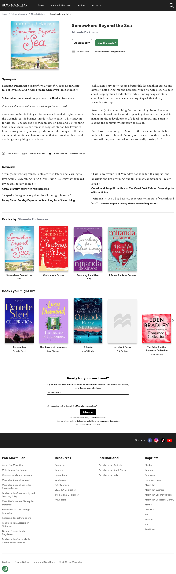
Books (41, 5)
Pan (146, 514)
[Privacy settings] (5, 569)
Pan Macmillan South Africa (112, 470)
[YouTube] (169, 440)
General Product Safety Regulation (13, 533)
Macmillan (150, 484)
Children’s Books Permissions (16, 517)
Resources (63, 458)
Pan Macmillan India (108, 475)
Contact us (60, 465)
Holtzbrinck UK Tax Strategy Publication (16, 511)
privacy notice (69, 421)
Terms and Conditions (44, 562)
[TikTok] (163, 440)
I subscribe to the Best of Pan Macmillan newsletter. (73, 406)
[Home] (15, 5)
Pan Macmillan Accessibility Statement (15, 524)
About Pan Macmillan (12, 465)
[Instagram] (156, 440)
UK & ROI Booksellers (65, 489)
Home (4, 14)
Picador (149, 519)
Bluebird (149, 465)
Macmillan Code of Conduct (16, 480)
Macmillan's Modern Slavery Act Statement (18, 503)
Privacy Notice (22, 562)
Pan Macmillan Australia (110, 465)
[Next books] (173, 321)
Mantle (148, 504)
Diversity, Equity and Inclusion (17, 475)
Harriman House (153, 480)
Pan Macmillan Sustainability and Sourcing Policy (18, 495)
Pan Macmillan (13, 458)
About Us (96, 5)
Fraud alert (60, 499)
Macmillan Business (154, 489)
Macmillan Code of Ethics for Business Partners (16, 486)
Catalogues (60, 480)
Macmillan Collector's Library (159, 499)
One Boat (149, 509)
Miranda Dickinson (38, 14)
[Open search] (172, 5)
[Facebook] (150, 440)
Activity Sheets (62, 484)
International (108, 458)
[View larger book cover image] (35, 45)
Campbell (150, 470)
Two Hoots (150, 529)
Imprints (151, 458)
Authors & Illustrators (61, 5)
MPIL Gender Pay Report (14, 470)
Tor (146, 524)
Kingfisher (150, 475)
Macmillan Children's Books (158, 494)
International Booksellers (67, 494)
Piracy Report (61, 475)
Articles (82, 5)
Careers (59, 470)
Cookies (6, 562)
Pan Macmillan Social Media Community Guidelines (16, 541)
